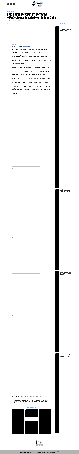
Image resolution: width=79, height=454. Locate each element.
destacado (22, 396)
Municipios (32, 8)
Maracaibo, (36, 60)
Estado (26, 396)
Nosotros (16, 8)
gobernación (31, 396)
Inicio (13, 8)
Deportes (60, 8)
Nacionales (22, 8)
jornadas (36, 396)
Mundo (45, 8)
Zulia (21, 49)
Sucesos (49, 8)
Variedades (65, 8)
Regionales (27, 8)
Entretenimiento (55, 8)
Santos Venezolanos (39, 8)
